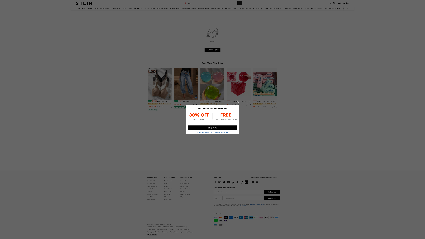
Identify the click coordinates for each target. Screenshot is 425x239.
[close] (237, 101)
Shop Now (212, 128)
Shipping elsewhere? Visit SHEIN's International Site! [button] (212, 132)
